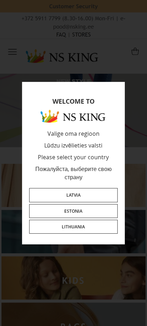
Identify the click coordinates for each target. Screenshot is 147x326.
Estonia (73, 211)
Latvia (73, 195)
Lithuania (73, 227)
